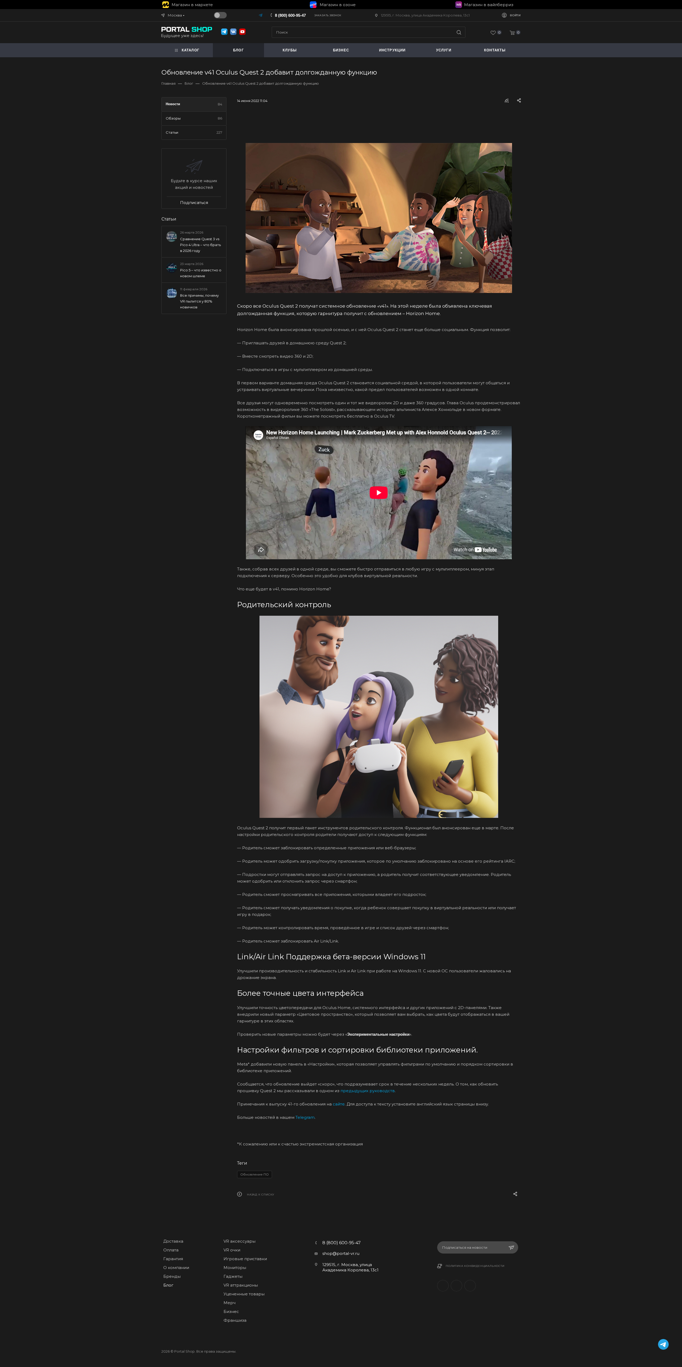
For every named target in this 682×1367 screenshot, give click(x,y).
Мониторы (235, 1267)
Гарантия (173, 1258)
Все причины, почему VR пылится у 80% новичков (199, 301)
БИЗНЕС (341, 50)
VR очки (232, 1249)
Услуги (443, 50)
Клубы (290, 50)
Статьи (168, 219)
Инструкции (392, 50)
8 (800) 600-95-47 (290, 15)
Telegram (456, 1285)
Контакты (495, 50)
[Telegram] (261, 15)
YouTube (470, 1285)
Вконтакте (443, 1285)
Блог (238, 50)
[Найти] (458, 32)
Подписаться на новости (464, 1247)
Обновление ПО (254, 1174)
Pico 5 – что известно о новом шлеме (200, 273)
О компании (176, 1267)
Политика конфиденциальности (475, 1266)
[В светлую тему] (220, 15)
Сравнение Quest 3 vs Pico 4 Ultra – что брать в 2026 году (200, 244)
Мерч (230, 1302)
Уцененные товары (244, 1293)
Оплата (170, 1249)
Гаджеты (233, 1276)
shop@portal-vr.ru (340, 1253)
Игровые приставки (245, 1258)
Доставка (173, 1241)
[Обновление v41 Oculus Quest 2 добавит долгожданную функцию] (379, 218)
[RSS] (507, 100)
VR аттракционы (241, 1285)
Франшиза (235, 1320)
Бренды (172, 1276)
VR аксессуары (239, 1241)
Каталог (190, 50)
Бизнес (231, 1311)
